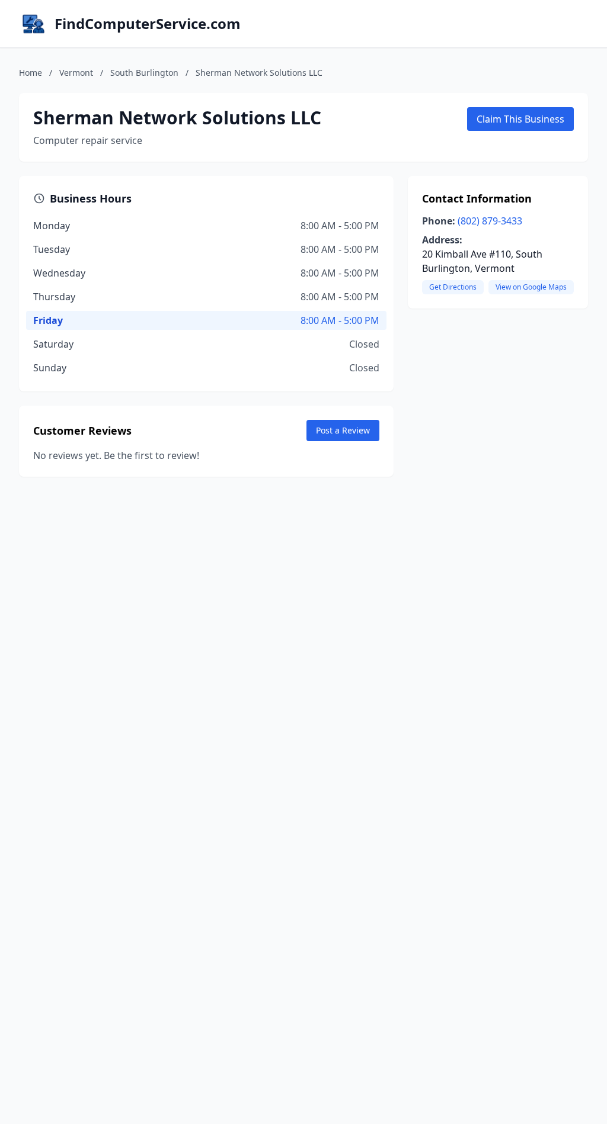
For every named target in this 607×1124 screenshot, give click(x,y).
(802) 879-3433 (490, 220)
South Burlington (144, 72)
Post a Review (343, 430)
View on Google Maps (531, 287)
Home (30, 72)
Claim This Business (520, 119)
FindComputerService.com (148, 23)
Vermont (76, 72)
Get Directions (453, 287)
